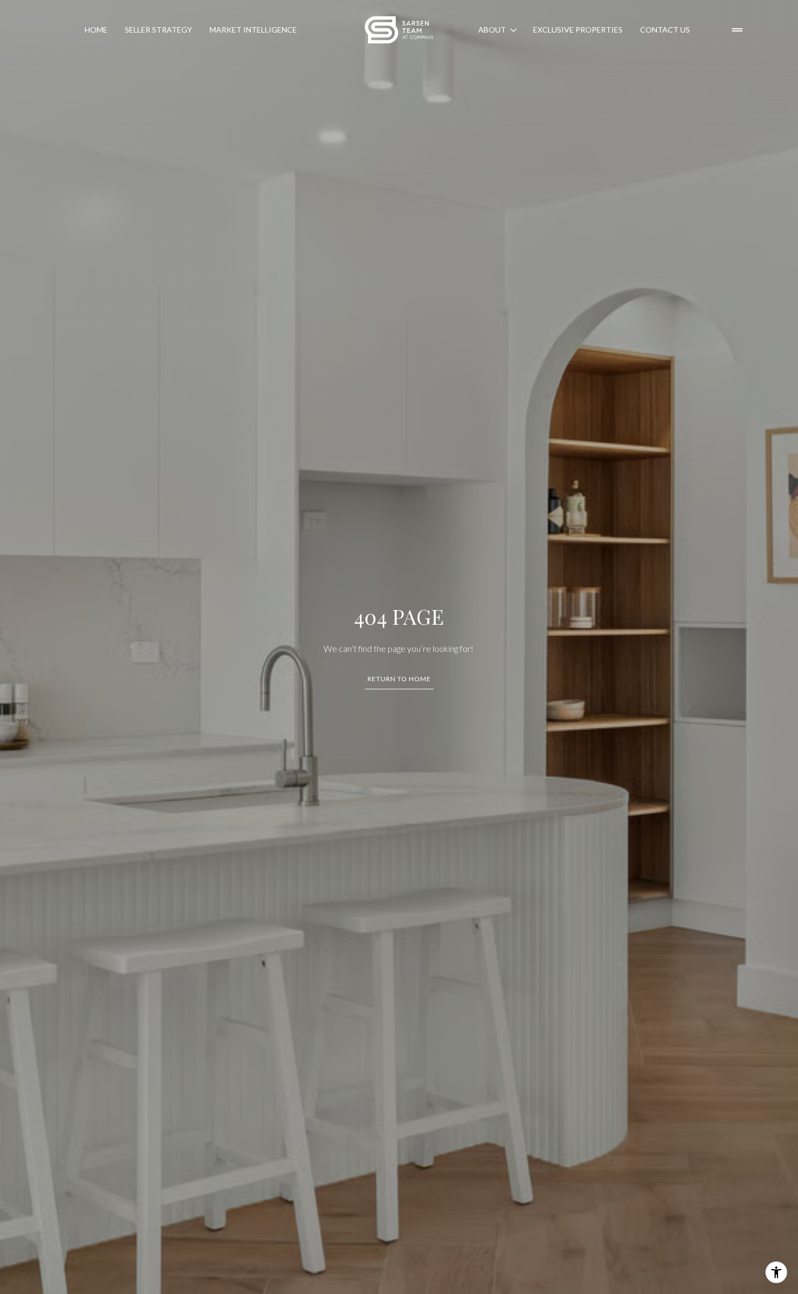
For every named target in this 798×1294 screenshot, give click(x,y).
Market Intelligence (253, 29)
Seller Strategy (158, 29)
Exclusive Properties (578, 29)
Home (96, 29)
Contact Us (665, 29)
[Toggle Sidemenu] (737, 30)
